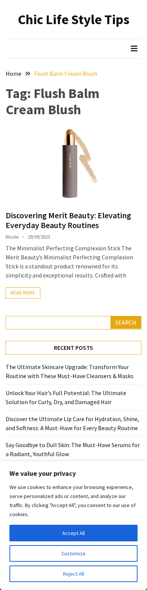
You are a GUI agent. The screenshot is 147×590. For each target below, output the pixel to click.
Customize (73, 553)
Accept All (73, 533)
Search (125, 322)
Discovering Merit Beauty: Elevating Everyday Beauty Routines (68, 220)
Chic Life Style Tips (73, 19)
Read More (23, 293)
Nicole (12, 237)
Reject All (73, 573)
